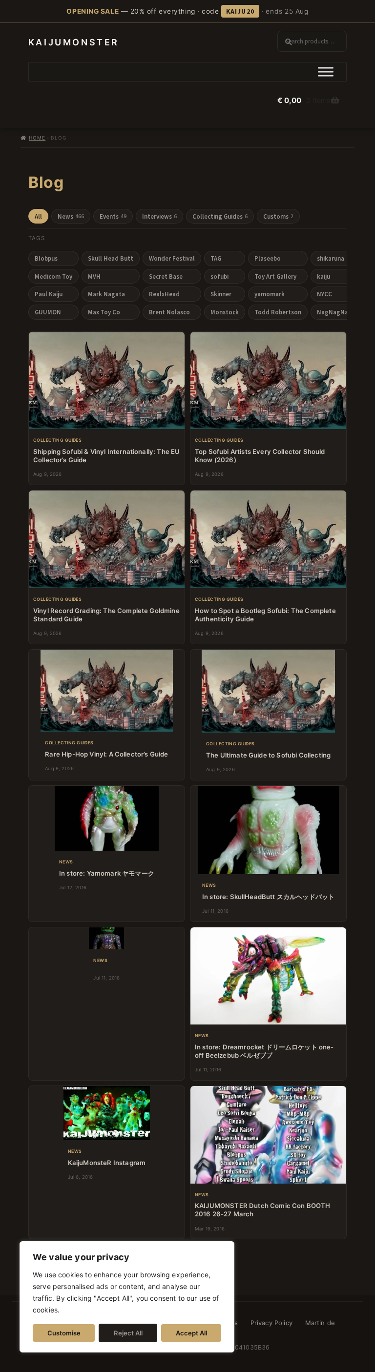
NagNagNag (334, 312)
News (71, 216)
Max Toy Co (104, 312)
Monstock (224, 312)
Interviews (159, 216)
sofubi (219, 276)
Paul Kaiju (48, 294)
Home (37, 138)
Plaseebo (267, 258)
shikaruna (330, 258)
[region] (127, 1296)
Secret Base (166, 276)
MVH (94, 276)
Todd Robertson (277, 312)
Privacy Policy (271, 1323)
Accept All (191, 1333)
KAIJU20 (240, 11)
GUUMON (48, 312)
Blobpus (46, 258)
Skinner (220, 294)
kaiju (323, 276)
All (38, 216)
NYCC (324, 294)
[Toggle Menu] (325, 72)
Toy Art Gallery (275, 276)
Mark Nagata (106, 294)
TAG (215, 258)
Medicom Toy (53, 276)
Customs (278, 216)
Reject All (128, 1333)
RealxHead (164, 294)
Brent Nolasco (169, 312)
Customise (64, 1333)
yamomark (269, 294)
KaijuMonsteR (73, 42)
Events (113, 216)
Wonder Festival (172, 258)
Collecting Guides (220, 216)
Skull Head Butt (110, 258)
